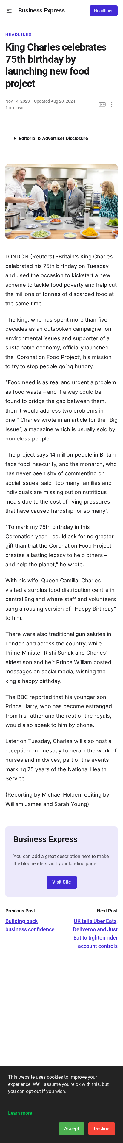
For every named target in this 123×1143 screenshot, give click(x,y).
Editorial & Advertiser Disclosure (53, 138)
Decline (102, 1128)
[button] (9, 11)
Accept (71, 1128)
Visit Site (61, 882)
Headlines (103, 10)
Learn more (20, 1113)
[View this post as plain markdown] (102, 104)
